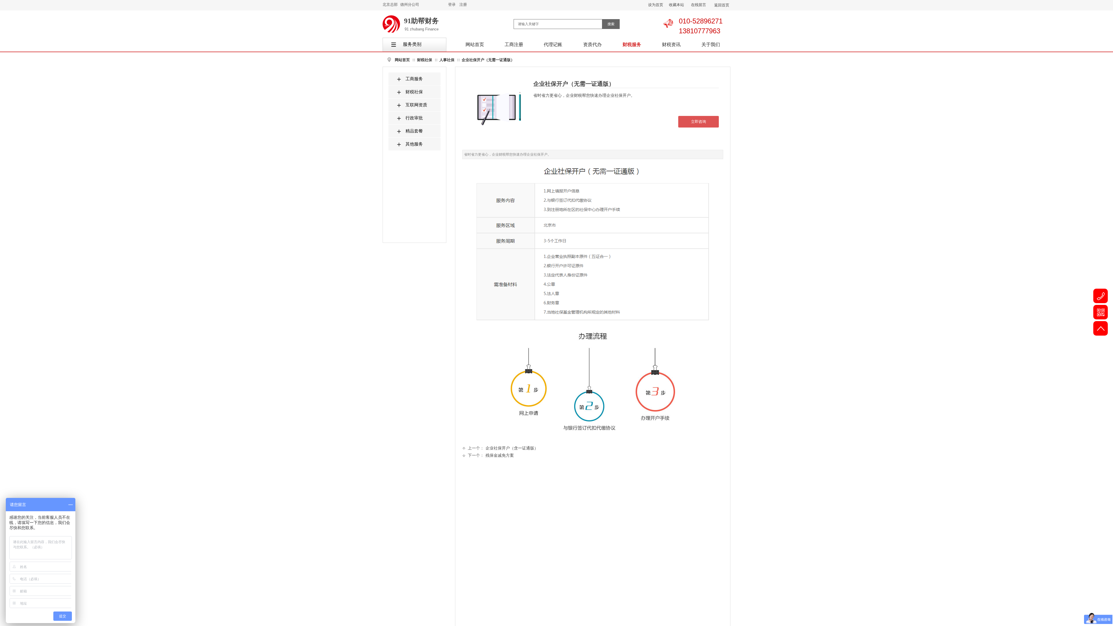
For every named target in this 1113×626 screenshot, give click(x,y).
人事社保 (446, 60)
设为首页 (655, 5)
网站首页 (402, 60)
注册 (463, 4)
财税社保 (424, 60)
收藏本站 (676, 5)
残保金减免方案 (491, 455)
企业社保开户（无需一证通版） (488, 60)
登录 (452, 4)
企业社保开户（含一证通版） (503, 448)
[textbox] (558, 24)
